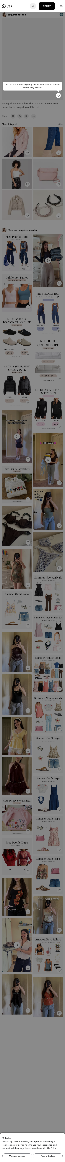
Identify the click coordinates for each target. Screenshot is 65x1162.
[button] (61, 6)
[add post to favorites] (58, 95)
